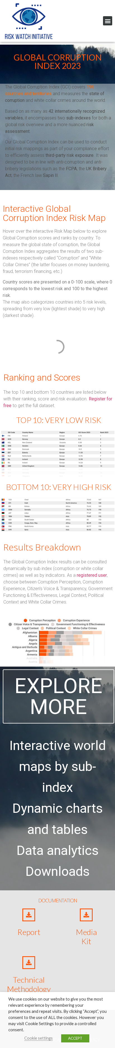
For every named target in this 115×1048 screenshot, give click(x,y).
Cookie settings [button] (38, 1038)
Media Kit (86, 936)
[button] (107, 20)
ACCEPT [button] (75, 1038)
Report (28, 932)
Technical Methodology (29, 984)
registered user (92, 575)
